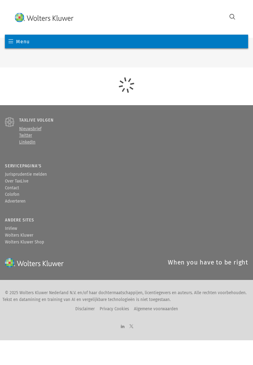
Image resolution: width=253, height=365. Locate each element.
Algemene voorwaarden (156, 309)
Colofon (12, 194)
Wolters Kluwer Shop (24, 242)
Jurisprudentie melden (26, 174)
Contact (12, 188)
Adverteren (15, 201)
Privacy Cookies (114, 309)
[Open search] (232, 17)
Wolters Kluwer (19, 235)
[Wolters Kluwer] (44, 17)
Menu (22, 42)
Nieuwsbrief (30, 129)
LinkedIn (27, 142)
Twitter (25, 135)
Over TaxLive (16, 181)
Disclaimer (85, 309)
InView (11, 228)
